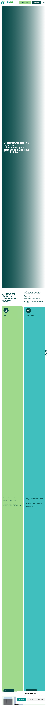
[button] (44, 2)
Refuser (31, 699)
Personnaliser (41, 699)
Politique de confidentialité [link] (31, 701)
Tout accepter (22, 699)
